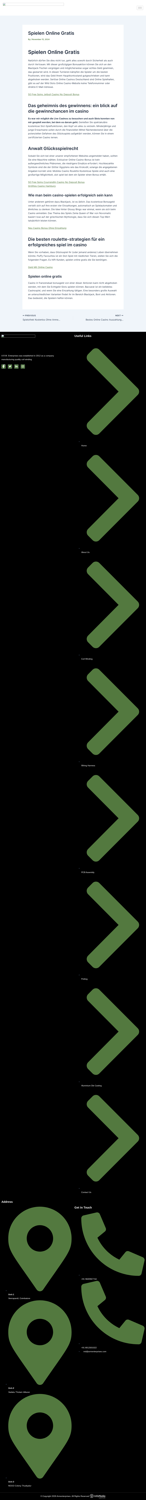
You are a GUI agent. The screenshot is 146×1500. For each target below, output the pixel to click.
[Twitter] (10, 366)
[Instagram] (23, 366)
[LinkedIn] (16, 366)
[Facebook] (3, 366)
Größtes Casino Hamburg (42, 186)
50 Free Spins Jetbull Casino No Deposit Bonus (53, 94)
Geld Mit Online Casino (40, 267)
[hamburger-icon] (140, 8)
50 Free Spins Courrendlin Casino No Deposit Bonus (56, 182)
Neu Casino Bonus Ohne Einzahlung (47, 228)
